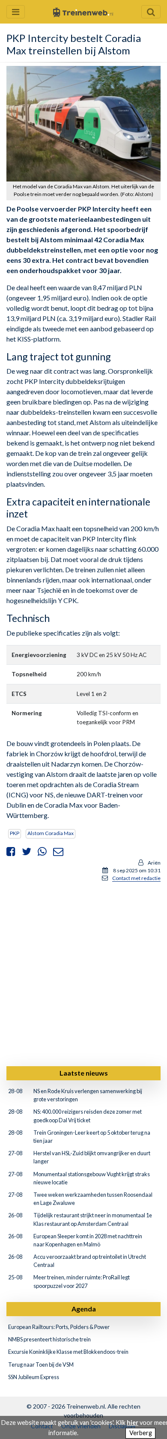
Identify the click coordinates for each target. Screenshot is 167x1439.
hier (132, 1422)
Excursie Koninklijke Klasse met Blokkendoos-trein (68, 1351)
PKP (14, 833)
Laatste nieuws (84, 1073)
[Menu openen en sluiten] (15, 11)
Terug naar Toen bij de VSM (41, 1364)
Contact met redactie (136, 878)
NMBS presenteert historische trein (49, 1339)
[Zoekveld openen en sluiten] (151, 11)
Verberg (140, 1432)
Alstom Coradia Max (50, 833)
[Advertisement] (83, 972)
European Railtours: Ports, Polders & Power (59, 1326)
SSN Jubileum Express (33, 1377)
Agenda (84, 1309)
